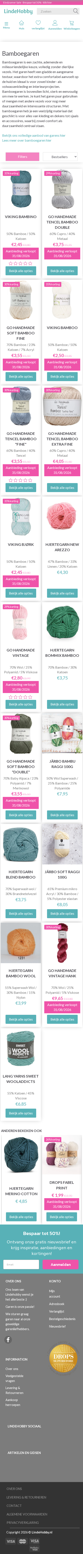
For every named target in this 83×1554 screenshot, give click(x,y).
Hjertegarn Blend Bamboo (21, 874)
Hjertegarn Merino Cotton (21, 1191)
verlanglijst (38, 28)
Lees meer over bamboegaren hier (27, 140)
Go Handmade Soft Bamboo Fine (21, 333)
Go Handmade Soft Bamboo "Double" (21, 766)
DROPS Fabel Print (62, 1185)
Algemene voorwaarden (27, 1514)
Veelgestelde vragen (14, 1378)
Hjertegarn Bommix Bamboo (62, 653)
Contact (14, 1506)
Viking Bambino (21, 216)
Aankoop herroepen (13, 1402)
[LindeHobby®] (18, 10)
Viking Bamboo (62, 327)
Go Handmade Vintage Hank (62, 973)
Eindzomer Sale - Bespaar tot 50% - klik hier (27, 2)
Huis (21, 28)
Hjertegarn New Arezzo (62, 547)
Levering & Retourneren (14, 1390)
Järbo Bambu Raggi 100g (62, 764)
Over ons (12, 1369)
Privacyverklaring (23, 1522)
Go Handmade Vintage (21, 653)
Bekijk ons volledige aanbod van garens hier (34, 135)
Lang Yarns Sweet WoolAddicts (21, 1079)
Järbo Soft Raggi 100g (62, 874)
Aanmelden (55, 28)
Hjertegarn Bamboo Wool (21, 973)
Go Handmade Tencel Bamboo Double (62, 222)
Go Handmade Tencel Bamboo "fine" (21, 438)
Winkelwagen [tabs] (72, 28)
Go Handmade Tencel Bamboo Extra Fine (62, 438)
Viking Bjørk (21, 544)
